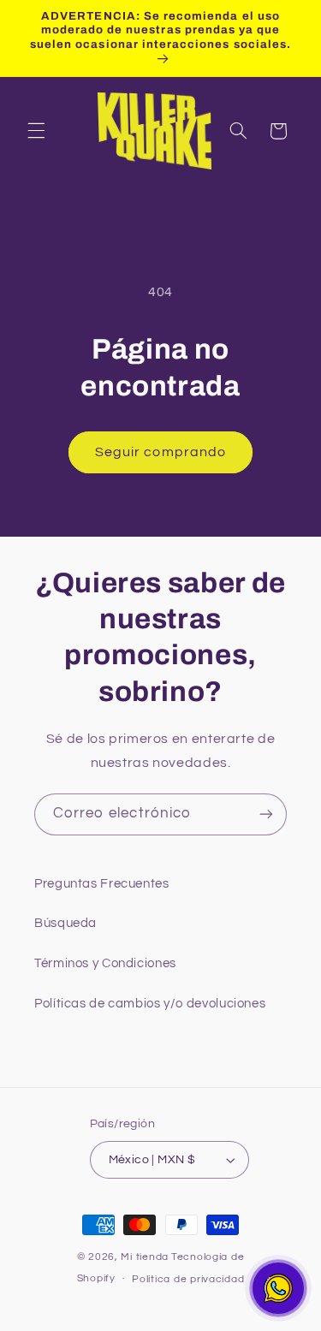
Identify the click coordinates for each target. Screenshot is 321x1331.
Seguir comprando (160, 452)
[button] (36, 131)
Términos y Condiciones (105, 963)
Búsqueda (65, 923)
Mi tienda (145, 1257)
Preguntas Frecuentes (101, 883)
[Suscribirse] (266, 814)
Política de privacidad (188, 1279)
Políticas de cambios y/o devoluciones (149, 1003)
